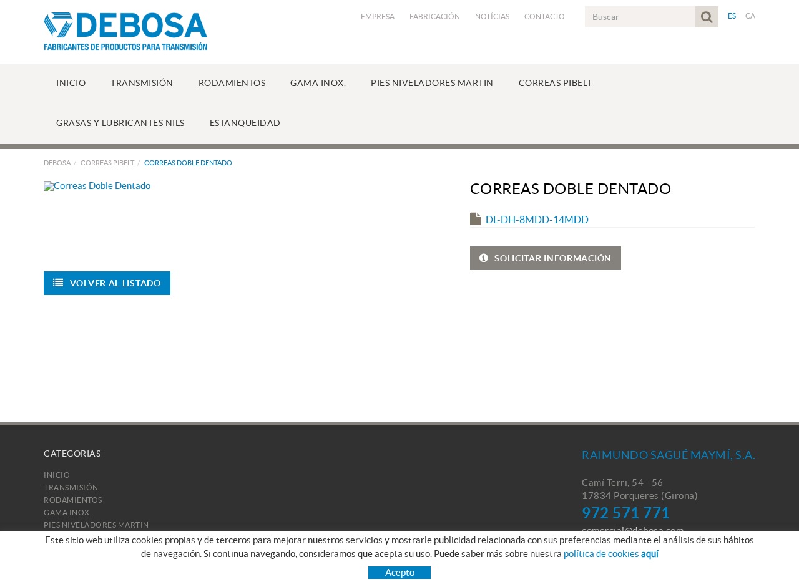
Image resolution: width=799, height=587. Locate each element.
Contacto (544, 16)
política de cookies (611, 553)
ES (732, 16)
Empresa (378, 16)
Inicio (57, 475)
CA (750, 16)
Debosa (57, 163)
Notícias (492, 16)
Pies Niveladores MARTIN (96, 525)
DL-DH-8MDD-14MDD (537, 219)
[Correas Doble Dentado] (243, 186)
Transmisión (71, 487)
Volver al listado (115, 283)
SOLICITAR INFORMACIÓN (553, 258)
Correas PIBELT (107, 163)
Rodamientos (73, 500)
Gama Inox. (68, 512)
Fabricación (434, 16)
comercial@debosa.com (633, 530)
